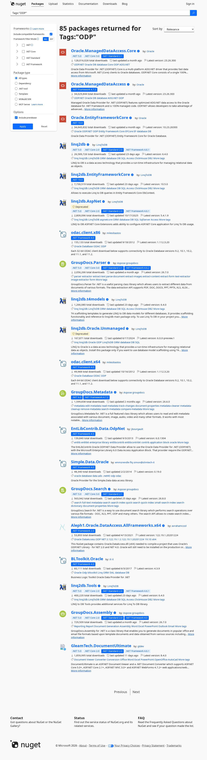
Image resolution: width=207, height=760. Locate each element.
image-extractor (80, 279)
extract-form (167, 276)
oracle (173, 442)
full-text (86, 502)
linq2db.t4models (88, 299)
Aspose (121, 263)
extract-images (133, 276)
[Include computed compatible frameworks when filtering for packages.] (51, 34)
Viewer (90, 659)
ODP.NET (79, 64)
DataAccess (88, 539)
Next (136, 692)
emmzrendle (122, 462)
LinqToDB (101, 144)
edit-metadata (93, 405)
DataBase (87, 246)
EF (135, 131)
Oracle (150, 51)
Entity (102, 131)
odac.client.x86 (85, 232)
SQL (123, 158)
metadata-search (100, 502)
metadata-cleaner (170, 405)
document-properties (147, 405)
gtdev (141, 646)
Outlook (163, 626)
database (102, 64)
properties (101, 505)
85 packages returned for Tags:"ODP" (100, 32)
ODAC (96, 246)
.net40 (106, 475)
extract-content (151, 276)
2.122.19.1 (113, 539)
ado (100, 475)
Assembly (125, 626)
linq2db (78, 144)
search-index (118, 502)
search (77, 502)
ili (110, 559)
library (105, 442)
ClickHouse (141, 158)
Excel (141, 626)
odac (118, 475)
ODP (116, 64)
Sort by (157, 29)
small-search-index (165, 502)
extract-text (99, 276)
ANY (51, 39)
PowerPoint (151, 626)
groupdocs (132, 263)
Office (123, 659)
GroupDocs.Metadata (92, 392)
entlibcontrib (117, 442)
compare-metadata (131, 409)
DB (94, 64)
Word (134, 626)
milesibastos (114, 233)
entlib (77, 442)
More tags (159, 158)
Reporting (79, 626)
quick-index (147, 502)
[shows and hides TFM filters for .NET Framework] (17, 64)
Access (130, 158)
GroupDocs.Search (89, 488)
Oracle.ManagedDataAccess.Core (103, 50)
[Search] (193, 13)
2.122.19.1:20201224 (131, 539)
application (156, 442)
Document (100, 626)
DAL (112, 572)
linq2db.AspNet (86, 201)
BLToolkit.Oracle (87, 559)
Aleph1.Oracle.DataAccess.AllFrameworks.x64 (116, 525)
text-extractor (182, 276)
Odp (84, 572)
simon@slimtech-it (144, 462)
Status (79, 718)
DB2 (150, 158)
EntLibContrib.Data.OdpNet (98, 428)
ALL (45, 39)
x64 (154, 539)
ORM (103, 158)
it (113, 559)
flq (132, 462)
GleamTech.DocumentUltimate (101, 645)
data (94, 475)
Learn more (38, 28)
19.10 (148, 539)
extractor (87, 276)
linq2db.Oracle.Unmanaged (98, 328)
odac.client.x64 (85, 362)
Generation (113, 626)
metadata (79, 405)
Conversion (113, 659)
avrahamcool (179, 525)
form (92, 279)
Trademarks (174, 745)
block (166, 442)
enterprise (95, 442)
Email (171, 626)
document (88, 505)
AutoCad (173, 659)
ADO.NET (124, 64)
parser (77, 276)
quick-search (133, 502)
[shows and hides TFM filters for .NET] (17, 45)
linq (76, 158)
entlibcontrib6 (133, 442)
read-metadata (110, 405)
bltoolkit (92, 572)
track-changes (127, 405)
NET (103, 539)
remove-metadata (91, 409)
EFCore (129, 131)
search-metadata (110, 409)
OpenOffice (160, 659)
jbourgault (137, 429)
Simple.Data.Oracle (90, 462)
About (83, 745)
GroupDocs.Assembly (91, 612)
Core (110, 64)
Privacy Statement (153, 745)
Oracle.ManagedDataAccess (98, 84)
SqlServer (145, 219)
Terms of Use (97, 745)
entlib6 (85, 442)
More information (81, 75)
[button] (31, 28)
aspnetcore (106, 219)
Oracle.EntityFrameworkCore (99, 117)
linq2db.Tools (84, 585)
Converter (100, 659)
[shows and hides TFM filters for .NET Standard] (17, 58)
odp (113, 475)
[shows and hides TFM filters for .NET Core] (17, 51)
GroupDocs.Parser (88, 262)
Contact (16, 718)
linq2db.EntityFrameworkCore (100, 174)
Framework (112, 131)
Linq (100, 572)
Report (89, 626)
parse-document (115, 276)
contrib (145, 442)
